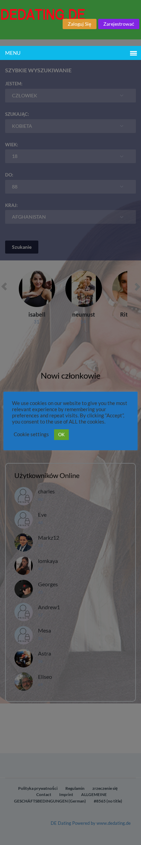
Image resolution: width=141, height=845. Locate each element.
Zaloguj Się (79, 24)
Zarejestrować (118, 24)
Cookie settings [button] (31, 434)
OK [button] (61, 434)
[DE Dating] (70, 14)
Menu (13, 53)
